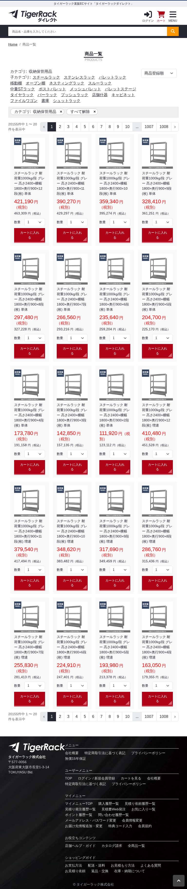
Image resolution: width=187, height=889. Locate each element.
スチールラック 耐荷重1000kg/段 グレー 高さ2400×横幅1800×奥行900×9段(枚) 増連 (114, 531)
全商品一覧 (136, 846)
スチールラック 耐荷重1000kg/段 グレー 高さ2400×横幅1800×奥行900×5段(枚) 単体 (157, 299)
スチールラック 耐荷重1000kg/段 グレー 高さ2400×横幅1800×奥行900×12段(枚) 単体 (29, 183)
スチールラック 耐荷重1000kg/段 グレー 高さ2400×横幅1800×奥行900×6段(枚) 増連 (72, 647)
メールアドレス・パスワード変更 (90, 820)
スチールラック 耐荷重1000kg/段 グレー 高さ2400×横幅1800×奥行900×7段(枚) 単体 (72, 299)
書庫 (45, 101)
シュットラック (66, 101)
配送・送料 (96, 865)
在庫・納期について (129, 871)
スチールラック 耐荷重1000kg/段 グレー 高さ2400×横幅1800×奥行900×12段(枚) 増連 (157, 415)
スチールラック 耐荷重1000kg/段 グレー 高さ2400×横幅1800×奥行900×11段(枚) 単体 (72, 183)
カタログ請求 (112, 846)
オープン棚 (35, 83)
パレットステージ (120, 89)
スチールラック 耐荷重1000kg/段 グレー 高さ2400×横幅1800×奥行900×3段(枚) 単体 (72, 415)
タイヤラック (22, 95)
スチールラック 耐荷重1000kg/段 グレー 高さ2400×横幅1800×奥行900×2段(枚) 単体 (114, 415)
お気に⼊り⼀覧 (143, 809)
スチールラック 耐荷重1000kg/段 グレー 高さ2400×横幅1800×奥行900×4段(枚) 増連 (157, 647)
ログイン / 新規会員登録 (96, 778)
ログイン (148, 20)
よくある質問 (150, 865)
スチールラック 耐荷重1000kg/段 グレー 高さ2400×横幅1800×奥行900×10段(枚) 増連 (72, 531)
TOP (68, 778)
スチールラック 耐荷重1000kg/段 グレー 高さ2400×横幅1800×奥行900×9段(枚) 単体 (157, 183)
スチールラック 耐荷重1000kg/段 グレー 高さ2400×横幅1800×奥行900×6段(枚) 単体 (114, 299)
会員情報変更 (132, 820)
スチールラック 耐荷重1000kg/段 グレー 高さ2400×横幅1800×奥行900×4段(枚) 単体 (29, 415)
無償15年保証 (75, 758)
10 (127, 127)
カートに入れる (29, 235)
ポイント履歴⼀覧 (78, 815)
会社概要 (72, 753)
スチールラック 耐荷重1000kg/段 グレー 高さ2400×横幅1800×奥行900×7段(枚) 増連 (29, 647)
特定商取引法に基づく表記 (104, 753)
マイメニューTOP (79, 804)
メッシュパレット (85, 89)
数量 (17, 222)
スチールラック (46, 77)
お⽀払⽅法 (73, 865)
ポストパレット (52, 89)
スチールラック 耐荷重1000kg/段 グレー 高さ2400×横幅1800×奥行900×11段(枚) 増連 (29, 531)
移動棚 (16, 83)
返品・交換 (99, 871)
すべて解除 (80, 112)
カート (161, 20)
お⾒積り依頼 (75, 871)
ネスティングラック (66, 83)
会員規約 (145, 826)
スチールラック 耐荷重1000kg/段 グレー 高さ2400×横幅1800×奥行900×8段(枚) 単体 (29, 299)
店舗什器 (100, 95)
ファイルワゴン (23, 101)
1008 (163, 127)
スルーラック (100, 83)
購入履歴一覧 (108, 804)
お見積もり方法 (123, 865)
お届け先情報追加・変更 (84, 826)
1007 (149, 127)
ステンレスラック (79, 77)
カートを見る (131, 778)
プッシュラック (74, 95)
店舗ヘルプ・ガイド (80, 846)
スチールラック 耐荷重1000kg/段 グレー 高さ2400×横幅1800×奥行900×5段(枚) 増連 (114, 647)
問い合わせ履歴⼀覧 (113, 815)
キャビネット (123, 95)
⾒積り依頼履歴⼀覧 (140, 804)
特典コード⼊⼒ (120, 826)
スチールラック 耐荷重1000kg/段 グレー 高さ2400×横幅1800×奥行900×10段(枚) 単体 (114, 183)
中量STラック (22, 89)
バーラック (47, 95)
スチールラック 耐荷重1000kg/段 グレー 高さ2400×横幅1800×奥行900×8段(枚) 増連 (157, 531)
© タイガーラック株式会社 (93, 884)
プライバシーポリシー (148, 753)
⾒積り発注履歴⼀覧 (80, 809)
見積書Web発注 (114, 809)
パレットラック (112, 77)
